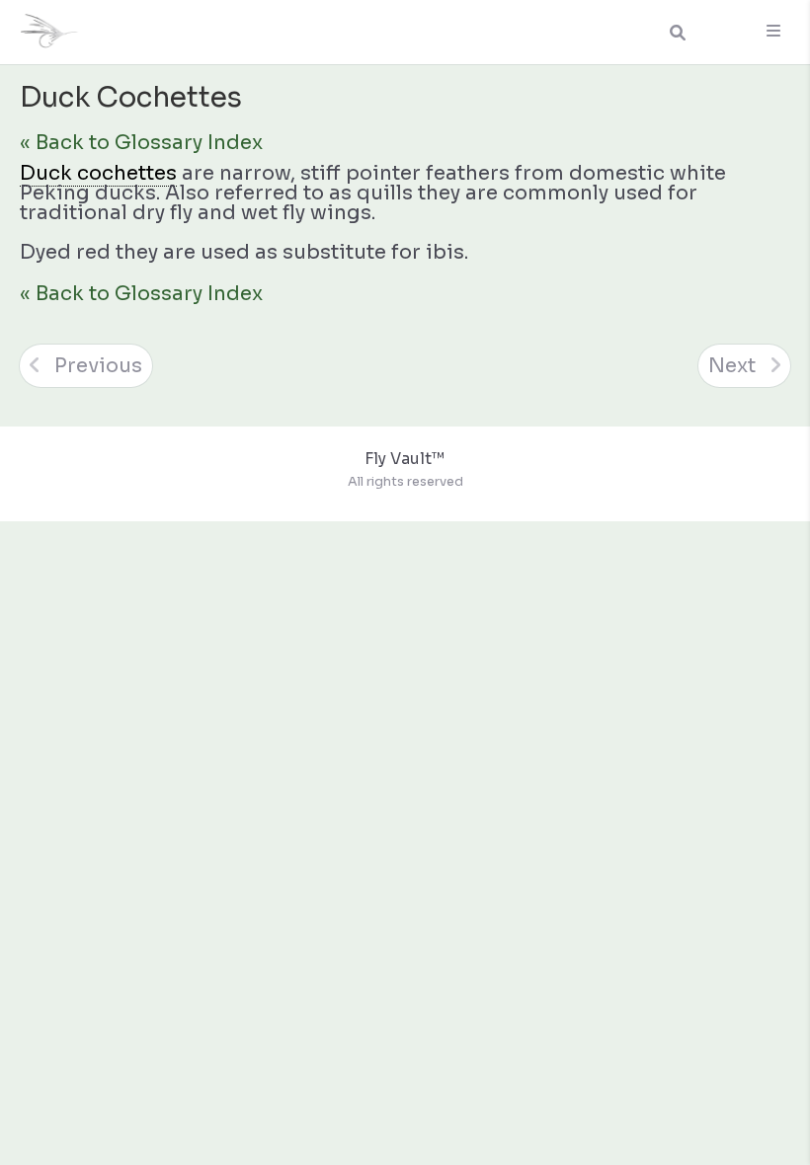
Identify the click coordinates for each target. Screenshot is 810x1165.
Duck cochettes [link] (98, 173)
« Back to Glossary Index (141, 142)
